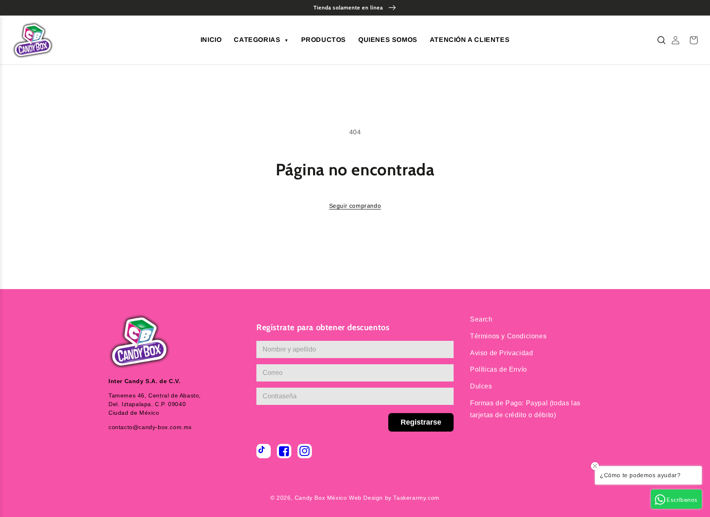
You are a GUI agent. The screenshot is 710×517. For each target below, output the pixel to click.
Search (481, 319)
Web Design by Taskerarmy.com (394, 497)
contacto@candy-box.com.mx (150, 427)
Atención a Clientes (469, 39)
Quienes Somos (387, 39)
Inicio (211, 39)
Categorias (261, 39)
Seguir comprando (355, 205)
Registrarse (421, 422)
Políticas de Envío (498, 369)
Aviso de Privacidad (501, 352)
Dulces (481, 386)
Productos (323, 39)
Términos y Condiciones (508, 336)
